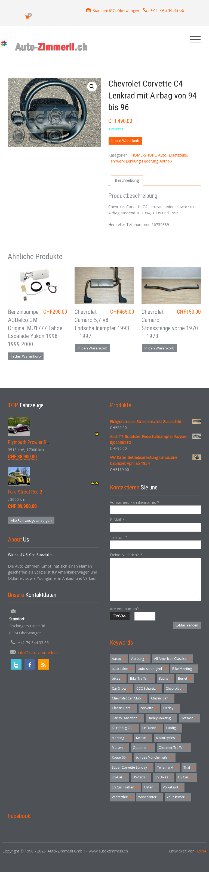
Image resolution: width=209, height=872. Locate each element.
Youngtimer (178, 797)
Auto (162, 155)
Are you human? (124, 608)
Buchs (166, 678)
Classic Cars (123, 708)
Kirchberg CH (124, 727)
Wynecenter (149, 797)
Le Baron (151, 727)
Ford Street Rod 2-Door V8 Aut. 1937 (43, 492)
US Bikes (164, 777)
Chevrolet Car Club (129, 698)
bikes (118, 678)
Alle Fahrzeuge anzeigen (31, 520)
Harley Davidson (127, 718)
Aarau (119, 658)
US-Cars (141, 777)
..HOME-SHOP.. (143, 155)
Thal (189, 767)
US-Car (119, 777)
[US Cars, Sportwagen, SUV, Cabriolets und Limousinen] (51, 46)
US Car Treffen (125, 787)
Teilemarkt (167, 767)
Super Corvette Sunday (132, 767)
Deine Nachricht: (126, 554)
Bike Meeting (184, 668)
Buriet (185, 678)
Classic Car (162, 698)
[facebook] (29, 664)
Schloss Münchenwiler (155, 757)
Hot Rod (189, 718)
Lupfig (173, 727)
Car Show (121, 688)
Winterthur (122, 797)
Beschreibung (127, 180)
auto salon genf (152, 668)
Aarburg (140, 658)
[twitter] (16, 664)
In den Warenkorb (125, 141)
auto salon (122, 668)
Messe (143, 738)
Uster (150, 787)
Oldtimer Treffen (174, 747)
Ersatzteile (178, 155)
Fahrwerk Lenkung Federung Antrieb (140, 161)
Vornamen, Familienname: (134, 502)
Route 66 (121, 757)
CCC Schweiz (148, 688)
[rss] (43, 664)
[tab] (127, 180)
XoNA (201, 851)
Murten (119, 747)
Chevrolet (175, 688)
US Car (186, 777)
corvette (149, 708)
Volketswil (173, 787)
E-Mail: (117, 519)
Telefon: (119, 537)
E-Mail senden (187, 625)
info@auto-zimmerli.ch (38, 652)
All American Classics (172, 658)
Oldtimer (143, 747)
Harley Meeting (161, 718)
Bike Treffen (141, 678)
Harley (170, 708)
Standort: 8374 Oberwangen (116, 10)
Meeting (121, 738)
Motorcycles (167, 738)
